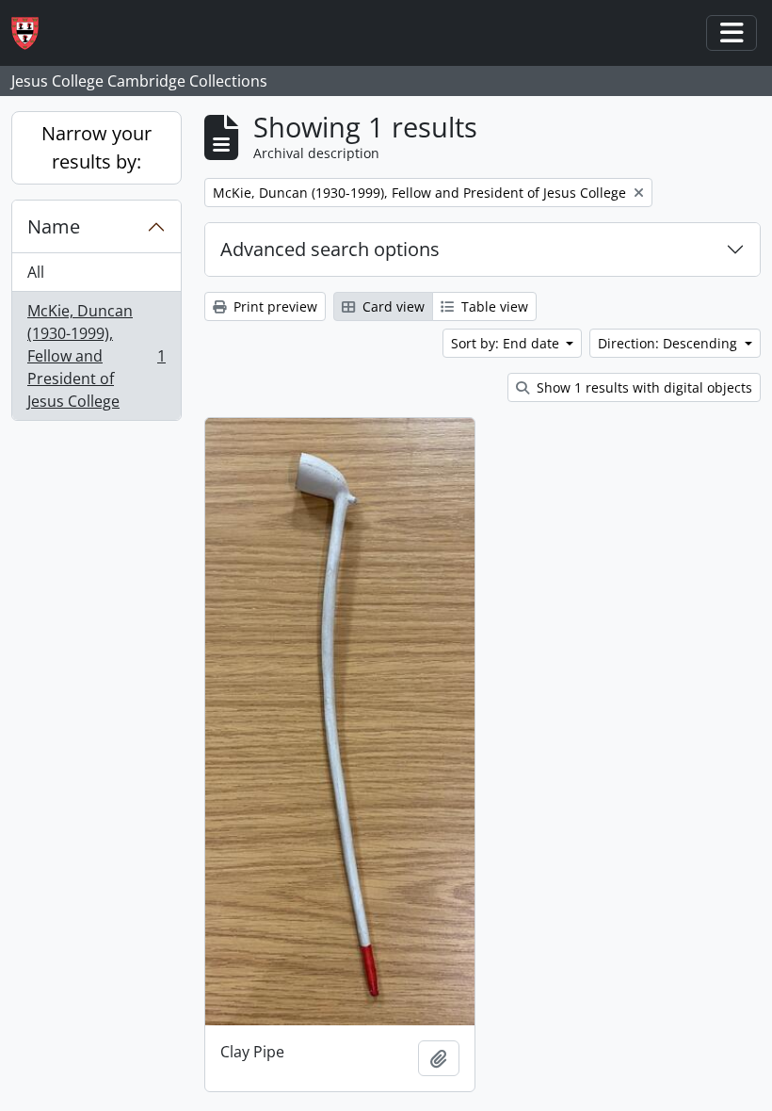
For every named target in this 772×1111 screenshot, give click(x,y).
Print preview (273, 306)
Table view (493, 306)
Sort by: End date (507, 343)
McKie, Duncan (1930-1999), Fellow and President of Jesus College (96, 355)
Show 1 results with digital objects (642, 387)
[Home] (32, 33)
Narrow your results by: (96, 147)
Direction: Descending (669, 343)
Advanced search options (330, 249)
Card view (392, 306)
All (35, 272)
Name (53, 226)
